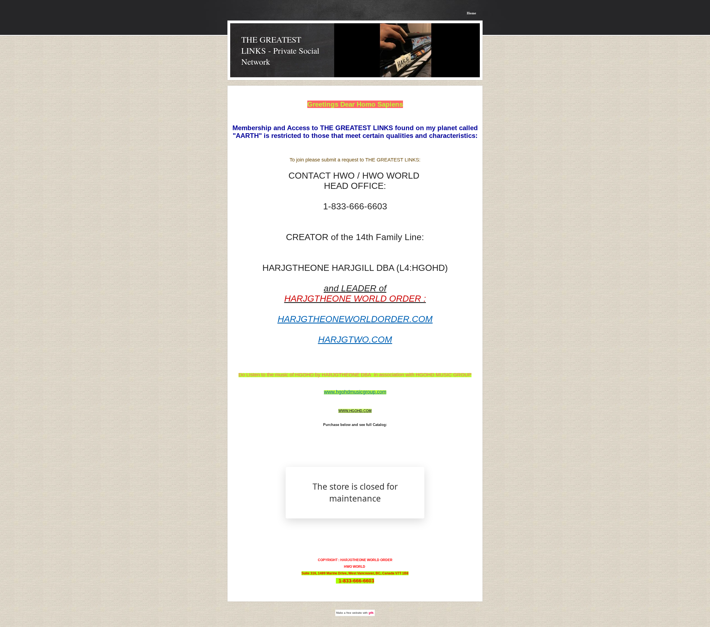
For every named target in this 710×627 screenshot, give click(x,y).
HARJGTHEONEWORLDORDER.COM (355, 319)
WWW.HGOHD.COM (355, 411)
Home (471, 13)
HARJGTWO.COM (355, 340)
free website (354, 612)
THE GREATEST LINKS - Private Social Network (280, 50)
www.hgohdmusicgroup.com (355, 392)
